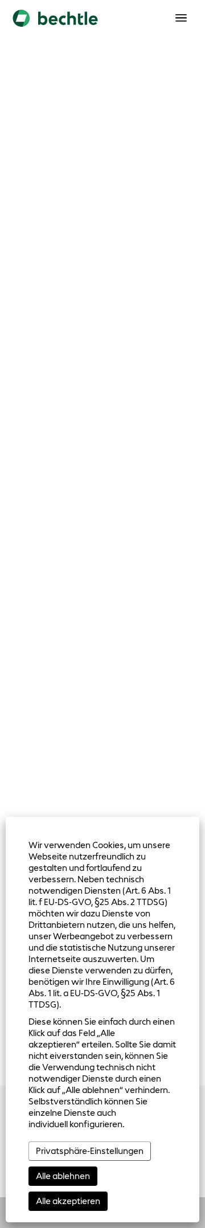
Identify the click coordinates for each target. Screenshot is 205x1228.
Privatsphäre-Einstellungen (90, 1150)
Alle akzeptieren (68, 1201)
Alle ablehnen (63, 1175)
